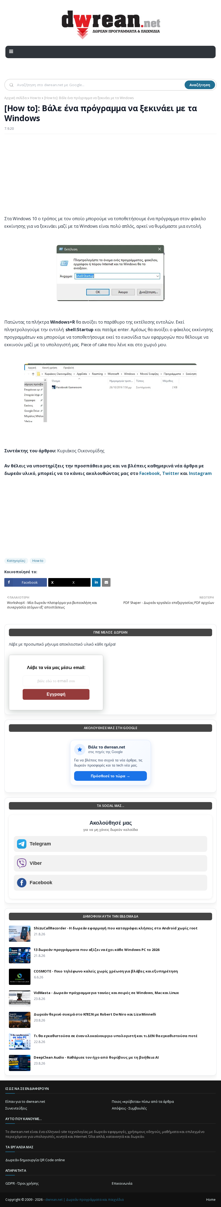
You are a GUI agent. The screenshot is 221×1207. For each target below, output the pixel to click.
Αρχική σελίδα (15, 98)
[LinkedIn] (96, 582)
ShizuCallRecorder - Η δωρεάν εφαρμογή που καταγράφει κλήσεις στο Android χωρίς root (116, 928)
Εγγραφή (56, 694)
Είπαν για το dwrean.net (25, 1101)
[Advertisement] (110, 177)
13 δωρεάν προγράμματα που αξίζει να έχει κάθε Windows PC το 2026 (96, 949)
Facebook (149, 473)
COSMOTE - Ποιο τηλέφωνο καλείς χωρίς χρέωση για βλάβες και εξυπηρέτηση (106, 971)
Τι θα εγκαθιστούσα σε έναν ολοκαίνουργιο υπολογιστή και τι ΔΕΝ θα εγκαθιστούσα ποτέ (116, 1035)
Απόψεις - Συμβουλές (129, 1108)
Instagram (200, 473)
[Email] (106, 582)
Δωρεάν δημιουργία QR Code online (35, 1159)
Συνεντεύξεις (16, 1108)
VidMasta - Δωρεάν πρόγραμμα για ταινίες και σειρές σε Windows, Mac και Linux (106, 992)
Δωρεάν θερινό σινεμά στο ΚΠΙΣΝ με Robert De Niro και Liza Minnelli (95, 1014)
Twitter (170, 473)
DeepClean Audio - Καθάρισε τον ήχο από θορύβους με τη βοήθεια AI (96, 1057)
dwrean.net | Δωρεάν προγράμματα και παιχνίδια (84, 1199)
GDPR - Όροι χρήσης (22, 1183)
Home (211, 1199)
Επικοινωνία (122, 1183)
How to (35, 98)
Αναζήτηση (199, 84)
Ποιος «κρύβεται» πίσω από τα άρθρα (143, 1101)
